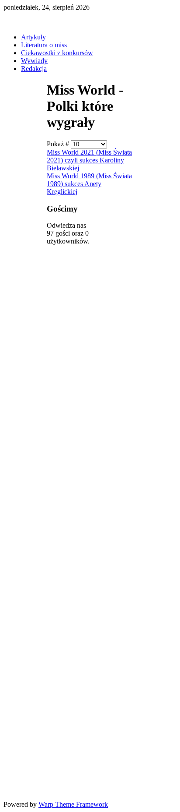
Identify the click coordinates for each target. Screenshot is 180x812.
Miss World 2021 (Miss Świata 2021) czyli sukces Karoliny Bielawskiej (89, 160)
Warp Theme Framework (73, 804)
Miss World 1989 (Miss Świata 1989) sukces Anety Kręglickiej (89, 183)
